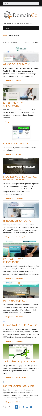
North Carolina (21, 377)
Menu (7, 28)
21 (31, 407)
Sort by (35, 42)
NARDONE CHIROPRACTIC (17, 220)
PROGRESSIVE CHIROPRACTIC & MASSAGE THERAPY (20, 178)
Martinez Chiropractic (15, 300)
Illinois (18, 402)
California (19, 198)
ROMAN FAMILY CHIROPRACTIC (20, 325)
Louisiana (19, 122)
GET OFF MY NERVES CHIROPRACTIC (14, 104)
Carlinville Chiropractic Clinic (18, 385)
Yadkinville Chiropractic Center (19, 361)
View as (27, 42)
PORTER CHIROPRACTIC (16, 143)
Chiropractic (9, 80)
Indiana (18, 80)
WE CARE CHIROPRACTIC (16, 64)
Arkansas (19, 317)
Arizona (18, 154)
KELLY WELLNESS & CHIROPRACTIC (13, 261)
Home (5, 35)
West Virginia (20, 237)
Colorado (19, 341)
